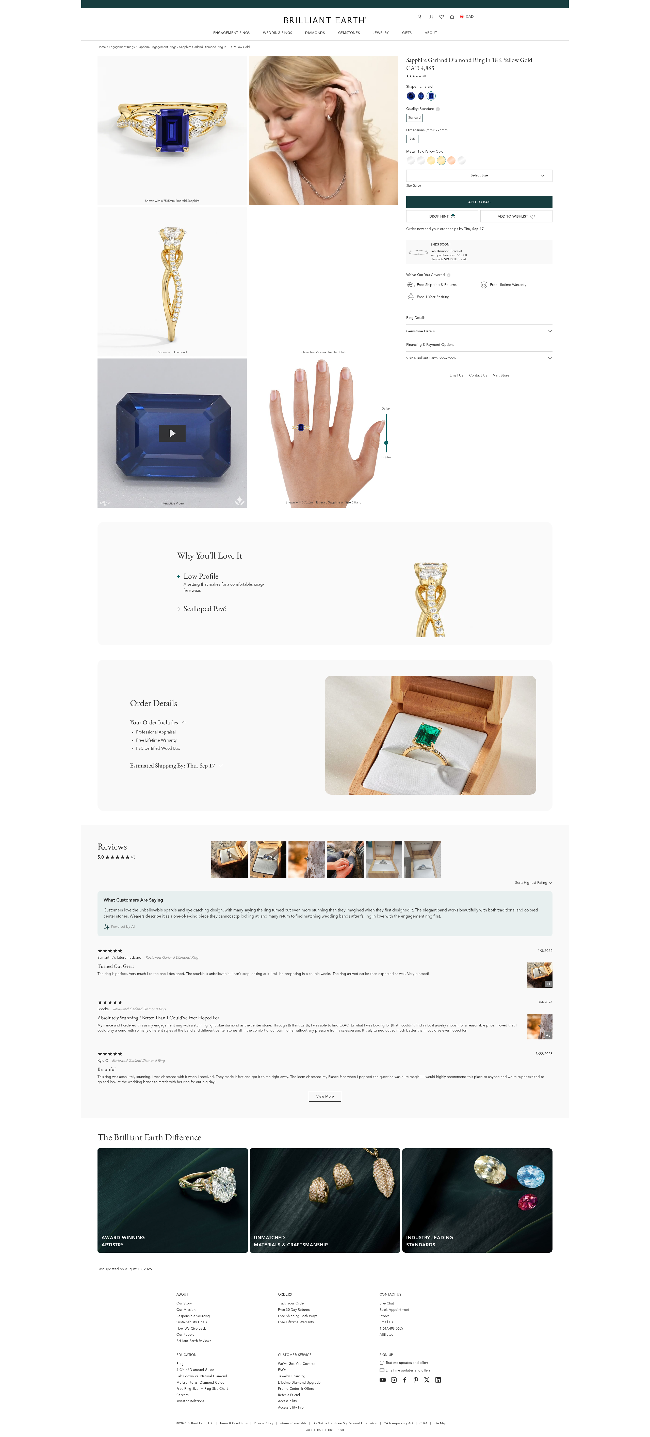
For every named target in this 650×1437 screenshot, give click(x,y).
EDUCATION (186, 1355)
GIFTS (407, 33)
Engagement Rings (122, 47)
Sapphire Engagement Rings (157, 47)
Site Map (440, 1423)
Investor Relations (190, 1401)
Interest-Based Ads (293, 1423)
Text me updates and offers (407, 1363)
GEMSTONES (349, 33)
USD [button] (341, 1430)
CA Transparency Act (398, 1423)
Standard (414, 117)
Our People (185, 1334)
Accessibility (287, 1401)
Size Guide (413, 185)
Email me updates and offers (408, 1370)
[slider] (386, 443)
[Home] (325, 20)
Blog (180, 1364)
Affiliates (386, 1334)
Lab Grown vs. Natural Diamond (201, 1376)
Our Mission (186, 1310)
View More (325, 1097)
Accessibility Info (291, 1407)
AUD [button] (309, 1430)
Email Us (386, 1322)
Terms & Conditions (234, 1423)
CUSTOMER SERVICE (295, 1355)
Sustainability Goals (191, 1322)
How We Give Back (191, 1328)
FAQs (282, 1370)
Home (102, 47)
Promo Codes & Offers (296, 1389)
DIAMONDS (315, 33)
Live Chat (387, 1303)
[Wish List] (441, 16)
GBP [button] (330, 1430)
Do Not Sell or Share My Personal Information (345, 1423)
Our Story (184, 1303)
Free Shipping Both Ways (297, 1316)
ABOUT (431, 33)
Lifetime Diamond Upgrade (299, 1382)
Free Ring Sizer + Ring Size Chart (202, 1389)
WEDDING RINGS (277, 33)
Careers (182, 1395)
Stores (385, 1316)
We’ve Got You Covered (297, 1364)
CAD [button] (320, 1430)
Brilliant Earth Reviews (193, 1341)
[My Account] (431, 16)
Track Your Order (291, 1303)
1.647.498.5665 (391, 1328)
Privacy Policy (263, 1423)
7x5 (412, 139)
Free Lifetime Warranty (156, 741)
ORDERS (285, 1294)
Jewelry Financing (291, 1376)
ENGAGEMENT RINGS (231, 33)
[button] (479, 317)
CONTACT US (390, 1294)
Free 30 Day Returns (294, 1310)
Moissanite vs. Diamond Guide (200, 1382)
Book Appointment (394, 1310)
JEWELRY (381, 33)
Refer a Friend (289, 1395)
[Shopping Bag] (452, 16)
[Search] (419, 17)
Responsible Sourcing (193, 1316)
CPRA (423, 1423)
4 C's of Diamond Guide (195, 1370)
